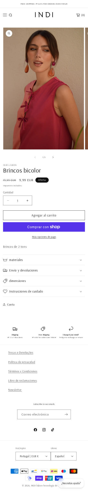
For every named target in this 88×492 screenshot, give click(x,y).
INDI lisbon (37, 485)
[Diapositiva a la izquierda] (34, 157)
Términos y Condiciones (22, 371)
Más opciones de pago (44, 236)
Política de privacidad (21, 362)
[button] (44, 260)
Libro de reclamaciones (22, 380)
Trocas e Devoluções (20, 352)
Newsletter (15, 390)
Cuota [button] (11, 304)
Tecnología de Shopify (54, 485)
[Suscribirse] (66, 414)
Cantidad (8, 192)
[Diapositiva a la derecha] (53, 157)
